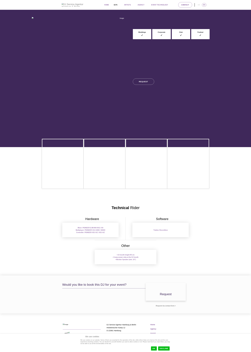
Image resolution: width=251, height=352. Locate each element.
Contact (185, 5)
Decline (164, 348)
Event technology (159, 5)
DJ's (115, 5)
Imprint (153, 333)
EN (204, 5)
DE (199, 5)
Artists (127, 5)
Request (143, 82)
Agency (141, 5)
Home (106, 5)
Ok (153, 348)
